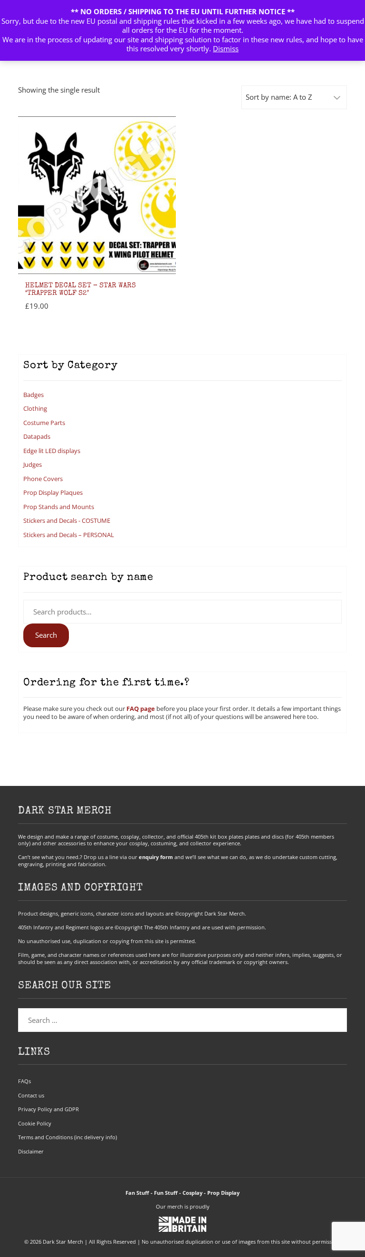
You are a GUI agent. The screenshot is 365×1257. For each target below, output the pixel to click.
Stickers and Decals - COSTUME (66, 520)
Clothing (35, 408)
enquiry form (156, 856)
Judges (32, 464)
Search (46, 635)
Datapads (36, 436)
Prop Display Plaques (53, 492)
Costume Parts (44, 422)
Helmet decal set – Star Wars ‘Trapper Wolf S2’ (80, 289)
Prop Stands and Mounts (58, 506)
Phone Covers (43, 478)
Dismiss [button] (226, 48)
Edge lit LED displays (51, 450)
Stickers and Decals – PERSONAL (68, 534)
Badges (33, 394)
